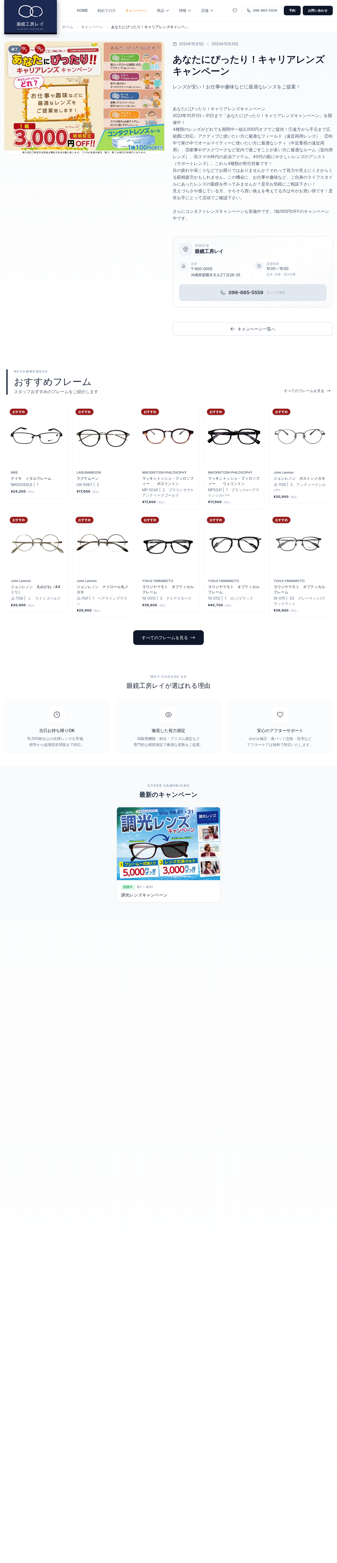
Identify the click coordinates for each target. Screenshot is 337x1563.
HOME (82, 10)
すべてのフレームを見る (304, 390)
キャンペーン (136, 10)
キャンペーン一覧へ (256, 329)
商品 (160, 10)
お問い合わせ (318, 10)
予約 (292, 10)
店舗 (205, 10)
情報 (182, 10)
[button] (84, 97)
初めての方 (106, 10)
